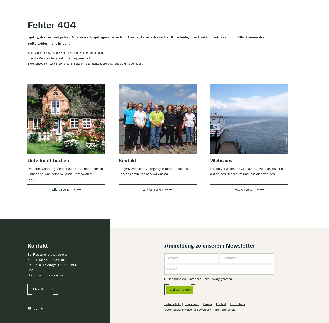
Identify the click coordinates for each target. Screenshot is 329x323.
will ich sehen (32, 85)
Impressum (192, 304)
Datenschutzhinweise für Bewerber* (187, 310)
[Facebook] (42, 308)
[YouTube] (29, 308)
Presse (207, 304)
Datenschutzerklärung (204, 279)
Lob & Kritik (237, 304)
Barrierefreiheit (225, 310)
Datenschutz (172, 304)
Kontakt (221, 304)
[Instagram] (35, 308)
